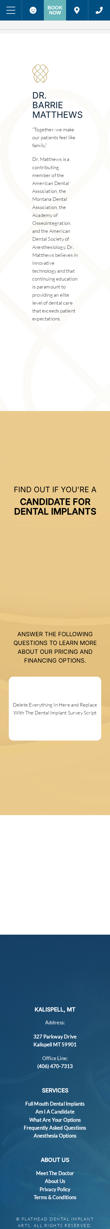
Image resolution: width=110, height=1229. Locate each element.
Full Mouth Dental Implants (54, 1104)
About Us (55, 1181)
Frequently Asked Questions (55, 1128)
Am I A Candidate (55, 1112)
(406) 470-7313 (55, 1066)
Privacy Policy (55, 1189)
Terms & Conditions (55, 1197)
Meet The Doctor (55, 1173)
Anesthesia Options (55, 1136)
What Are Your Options (55, 1120)
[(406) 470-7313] (99, 10)
